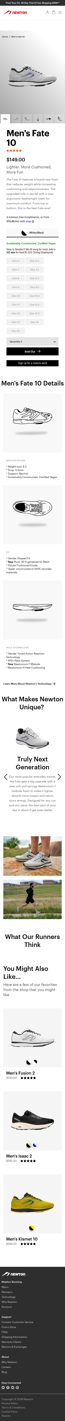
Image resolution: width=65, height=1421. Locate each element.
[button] (14, 150)
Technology (8, 1296)
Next (59, 777)
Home (5, 36)
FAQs (5, 1331)
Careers (6, 1366)
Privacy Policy (10, 1403)
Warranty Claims (11, 1341)
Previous (5, 777)
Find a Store (9, 1326)
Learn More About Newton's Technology (27, 683)
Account (7, 1306)
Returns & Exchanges (14, 1346)
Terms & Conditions (13, 1407)
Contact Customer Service (17, 1322)
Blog (4, 1371)
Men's (5, 1286)
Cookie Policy (10, 1411)
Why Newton (9, 1301)
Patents (6, 1415)
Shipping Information (14, 1336)
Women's (7, 1291)
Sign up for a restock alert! (32, 363)
